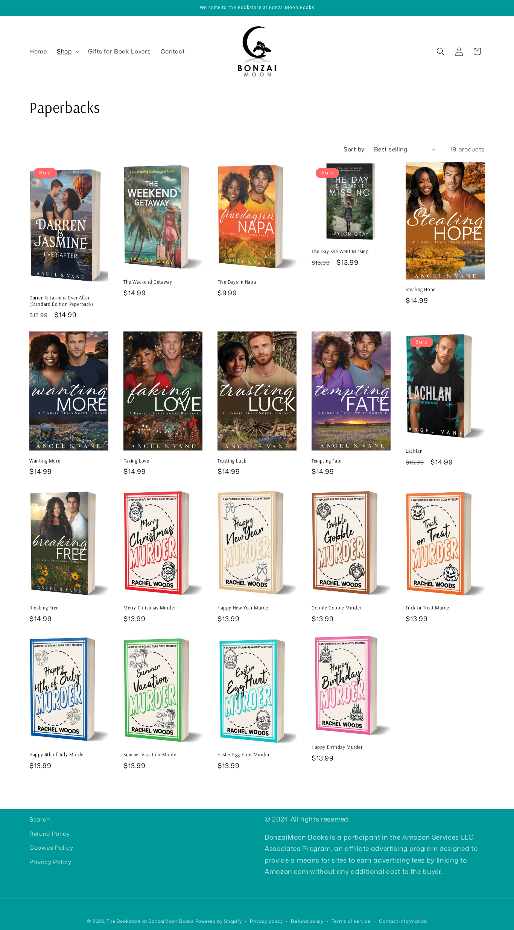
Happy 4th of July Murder (57, 754)
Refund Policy (49, 833)
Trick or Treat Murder (428, 608)
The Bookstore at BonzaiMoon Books (149, 921)
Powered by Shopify (218, 921)
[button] (67, 51)
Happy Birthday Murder (337, 747)
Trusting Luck (231, 461)
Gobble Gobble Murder (337, 608)
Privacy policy (266, 921)
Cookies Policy (51, 848)
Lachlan (414, 451)
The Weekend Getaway (147, 282)
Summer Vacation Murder (150, 754)
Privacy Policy (50, 862)
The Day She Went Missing (340, 251)
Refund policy (307, 921)
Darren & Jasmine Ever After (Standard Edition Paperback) (61, 301)
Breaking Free (44, 608)
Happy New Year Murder (243, 608)
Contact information (403, 921)
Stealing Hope (421, 289)
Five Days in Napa (236, 282)
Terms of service (351, 921)
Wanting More (44, 461)
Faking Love (136, 461)
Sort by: (355, 149)
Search (39, 819)
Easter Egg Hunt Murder (243, 755)
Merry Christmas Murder (149, 608)
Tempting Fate (327, 461)
